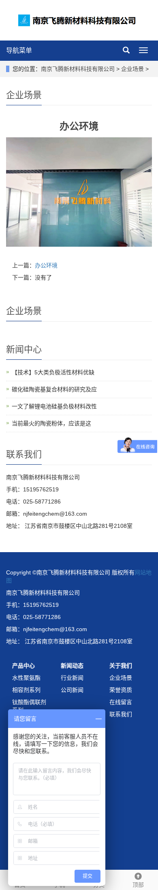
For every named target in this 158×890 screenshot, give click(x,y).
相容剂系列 (26, 690)
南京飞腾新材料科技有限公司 (78, 69)
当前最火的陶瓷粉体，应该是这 (51, 423)
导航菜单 (19, 50)
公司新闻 (72, 690)
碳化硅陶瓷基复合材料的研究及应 (54, 389)
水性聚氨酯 (26, 677)
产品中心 (23, 665)
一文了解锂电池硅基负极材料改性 (54, 406)
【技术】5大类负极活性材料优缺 (53, 372)
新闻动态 (72, 665)
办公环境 (46, 265)
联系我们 (120, 714)
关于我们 (120, 665)
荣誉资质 (120, 690)
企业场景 (132, 69)
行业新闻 (72, 677)
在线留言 (120, 702)
